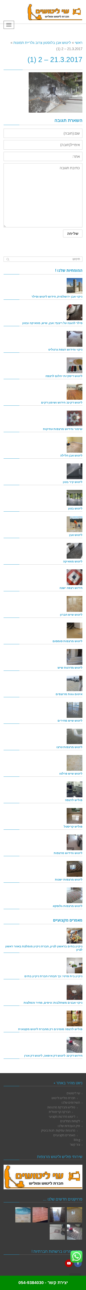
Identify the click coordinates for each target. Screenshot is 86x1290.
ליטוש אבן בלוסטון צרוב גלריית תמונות (42, 43)
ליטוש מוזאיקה (72, 561)
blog (77, 1140)
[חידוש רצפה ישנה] (74, 577)
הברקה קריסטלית (59, 1112)
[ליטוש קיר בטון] (74, 471)
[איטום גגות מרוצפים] (74, 683)
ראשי (78, 43)
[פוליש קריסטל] (74, 816)
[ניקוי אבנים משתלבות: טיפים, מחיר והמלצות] (74, 992)
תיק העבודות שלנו (69, 1126)
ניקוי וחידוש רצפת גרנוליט (65, 349)
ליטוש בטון (75, 508)
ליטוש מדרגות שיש (70, 667)
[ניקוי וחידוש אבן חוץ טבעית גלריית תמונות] (23, 1214)
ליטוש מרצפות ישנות (68, 879)
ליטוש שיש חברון (71, 614)
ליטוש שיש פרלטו (70, 773)
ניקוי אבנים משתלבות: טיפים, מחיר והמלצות (53, 1002)
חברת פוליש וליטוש (63, 1098)
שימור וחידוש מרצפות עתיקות (62, 428)
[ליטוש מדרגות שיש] (74, 657)
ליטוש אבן (75, 534)
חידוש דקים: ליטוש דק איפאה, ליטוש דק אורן (53, 1055)
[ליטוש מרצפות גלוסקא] (74, 895)
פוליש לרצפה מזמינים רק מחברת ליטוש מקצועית (50, 1029)
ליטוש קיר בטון (72, 481)
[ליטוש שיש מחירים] (74, 710)
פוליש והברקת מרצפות (61, 1107)
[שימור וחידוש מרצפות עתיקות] (74, 418)
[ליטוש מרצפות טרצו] (74, 736)
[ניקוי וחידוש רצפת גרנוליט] (74, 339)
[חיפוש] (8, 259)
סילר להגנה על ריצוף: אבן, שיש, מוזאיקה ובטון (52, 323)
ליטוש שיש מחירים (70, 720)
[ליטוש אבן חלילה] (74, 445)
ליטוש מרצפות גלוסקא (67, 905)
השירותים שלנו (71, 1102)
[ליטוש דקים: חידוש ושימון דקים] (74, 392)
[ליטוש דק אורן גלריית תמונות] (74, 1232)
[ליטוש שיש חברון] (74, 604)
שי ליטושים (73, 1093)
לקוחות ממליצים (70, 1121)
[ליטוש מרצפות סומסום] (74, 630)
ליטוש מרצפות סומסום (67, 641)
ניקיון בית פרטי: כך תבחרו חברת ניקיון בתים (53, 976)
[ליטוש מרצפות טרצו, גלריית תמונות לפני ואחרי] (74, 1214)
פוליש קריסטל (73, 826)
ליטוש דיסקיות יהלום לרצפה (63, 376)
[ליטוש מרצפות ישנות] (74, 869)
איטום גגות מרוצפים (69, 694)
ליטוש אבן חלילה (71, 455)
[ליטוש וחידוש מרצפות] (74, 842)
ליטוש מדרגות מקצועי (62, 1116)
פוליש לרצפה (73, 800)
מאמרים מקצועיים (64, 1135)
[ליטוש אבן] (74, 524)
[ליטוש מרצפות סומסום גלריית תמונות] (57, 1232)
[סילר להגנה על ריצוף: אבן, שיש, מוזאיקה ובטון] (74, 312)
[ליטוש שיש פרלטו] (74, 763)
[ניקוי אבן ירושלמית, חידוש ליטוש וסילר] (74, 286)
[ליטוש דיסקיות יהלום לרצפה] (74, 365)
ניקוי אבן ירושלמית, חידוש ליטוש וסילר (57, 296)
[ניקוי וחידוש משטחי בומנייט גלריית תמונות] (40, 1214)
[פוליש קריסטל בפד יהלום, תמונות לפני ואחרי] (57, 1214)
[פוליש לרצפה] (74, 789)
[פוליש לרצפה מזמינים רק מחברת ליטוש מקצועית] (74, 1018)
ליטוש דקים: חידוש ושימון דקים (61, 402)
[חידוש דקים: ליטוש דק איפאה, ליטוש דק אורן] (74, 1045)
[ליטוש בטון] (74, 498)
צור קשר (75, 1144)
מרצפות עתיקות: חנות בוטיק (58, 1130)
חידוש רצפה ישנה (70, 587)
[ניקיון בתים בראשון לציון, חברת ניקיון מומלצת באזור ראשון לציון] (74, 936)
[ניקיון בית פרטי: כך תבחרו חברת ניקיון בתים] (74, 965)
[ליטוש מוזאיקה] (74, 551)
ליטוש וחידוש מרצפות (68, 853)
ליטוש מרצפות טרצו (69, 747)
